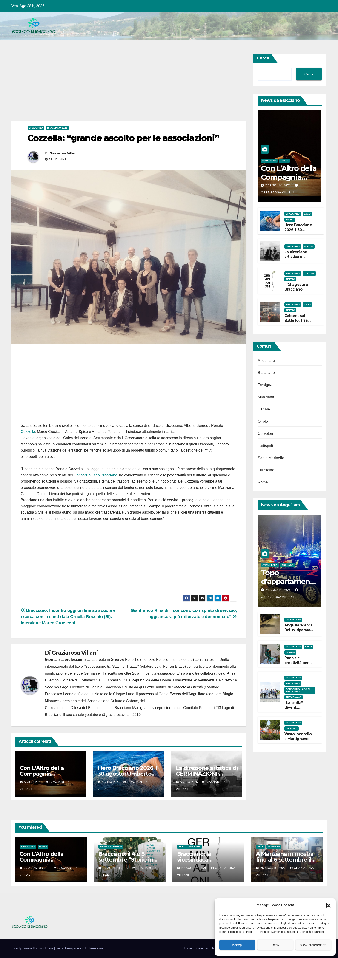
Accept (237, 945)
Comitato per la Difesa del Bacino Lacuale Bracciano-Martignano (98, 708)
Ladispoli (265, 446)
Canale (264, 409)
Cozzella (28, 432)
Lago (307, 213)
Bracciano (36, 128)
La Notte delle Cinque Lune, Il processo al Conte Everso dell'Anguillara (147, 694)
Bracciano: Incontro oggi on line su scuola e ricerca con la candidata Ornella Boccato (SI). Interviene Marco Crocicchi (68, 616)
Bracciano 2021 (57, 128)
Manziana (266, 397)
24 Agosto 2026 (278, 589)
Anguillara (266, 360)
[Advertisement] (128, 87)
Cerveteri (265, 433)
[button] (329, 905)
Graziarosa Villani (62, 153)
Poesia (290, 652)
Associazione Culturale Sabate (112, 701)
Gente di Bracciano (105, 687)
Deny (275, 945)
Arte (260, 846)
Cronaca (287, 565)
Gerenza (202, 948)
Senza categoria (111, 846)
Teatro (308, 246)
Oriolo (263, 421)
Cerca (263, 58)
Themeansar (95, 948)
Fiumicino (266, 470)
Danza (284, 160)
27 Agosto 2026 (278, 185)
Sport (290, 219)
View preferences (313, 945)
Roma (263, 482)
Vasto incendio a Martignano (298, 736)
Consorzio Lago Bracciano (95, 475)
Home (188, 948)
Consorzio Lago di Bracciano (298, 690)
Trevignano (267, 385)
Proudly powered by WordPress (32, 948)
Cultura (309, 273)
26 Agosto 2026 (273, 868)
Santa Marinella (271, 458)
